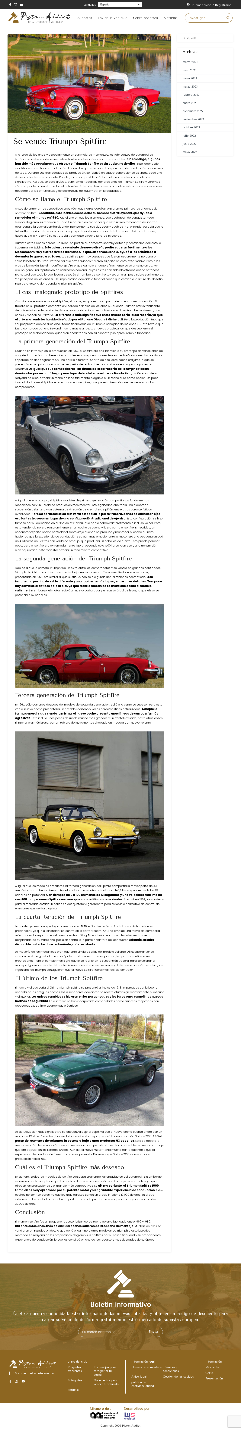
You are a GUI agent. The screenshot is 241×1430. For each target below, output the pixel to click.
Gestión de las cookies (178, 1376)
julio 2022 (189, 135)
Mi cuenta (212, 1367)
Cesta (209, 1373)
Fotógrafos (75, 1380)
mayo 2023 (190, 78)
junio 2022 (189, 143)
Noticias (171, 18)
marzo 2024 (190, 62)
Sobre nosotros (145, 18)
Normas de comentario (146, 1367)
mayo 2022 (190, 152)
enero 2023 (190, 103)
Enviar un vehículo (112, 18)
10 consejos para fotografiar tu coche (105, 1371)
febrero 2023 (191, 94)
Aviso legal (139, 1376)
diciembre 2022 (193, 111)
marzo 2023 (190, 86)
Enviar (154, 1332)
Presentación (214, 1378)
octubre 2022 (191, 127)
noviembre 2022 (193, 119)
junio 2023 (189, 70)
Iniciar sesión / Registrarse (211, 5)
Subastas (85, 18)
